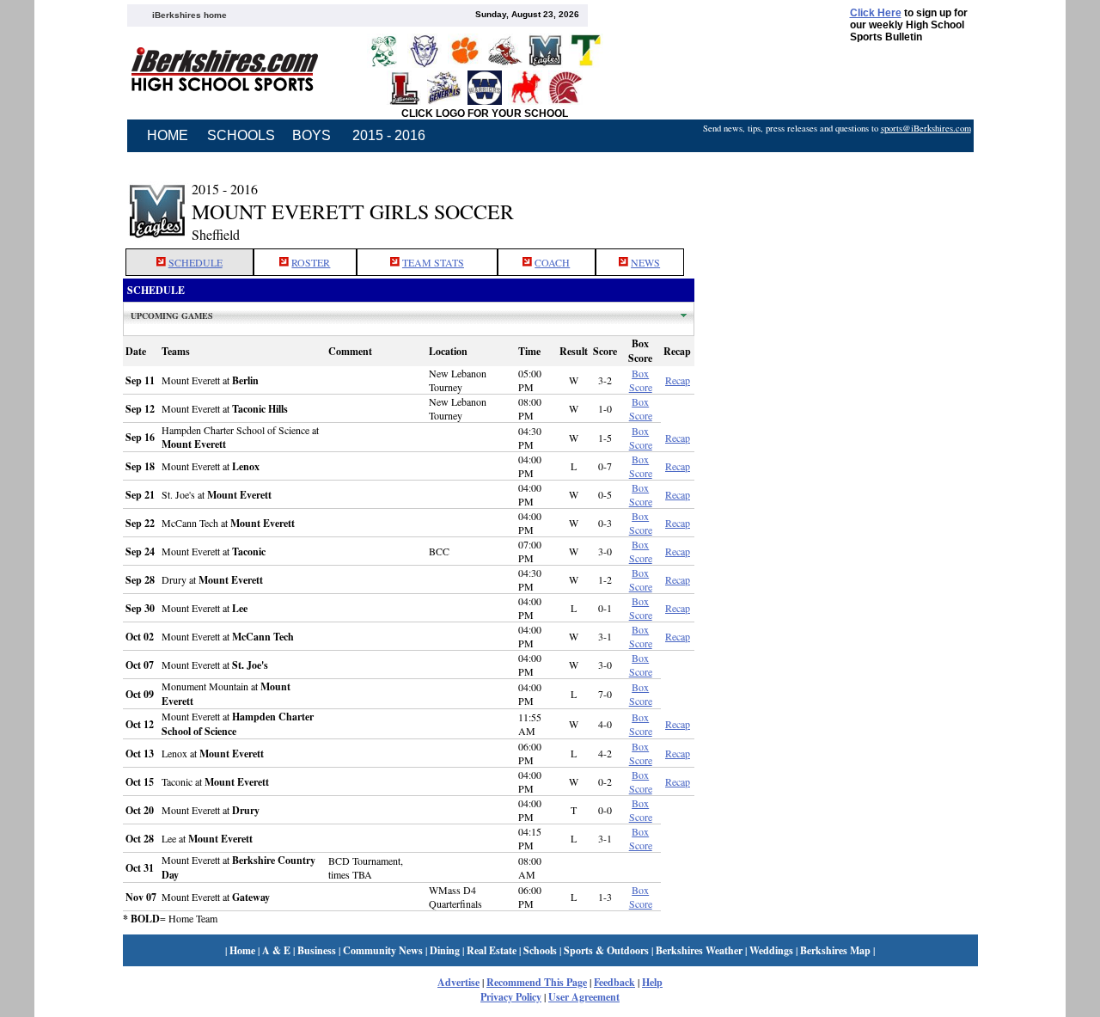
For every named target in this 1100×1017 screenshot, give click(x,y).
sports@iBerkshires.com (926, 128)
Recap (677, 380)
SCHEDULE (195, 262)
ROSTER (310, 262)
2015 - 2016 (388, 135)
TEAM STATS (433, 262)
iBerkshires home (189, 15)
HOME (167, 135)
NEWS (645, 262)
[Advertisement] (836, 200)
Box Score (640, 380)
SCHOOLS (241, 135)
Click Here (875, 13)
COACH (552, 262)
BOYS (311, 135)
